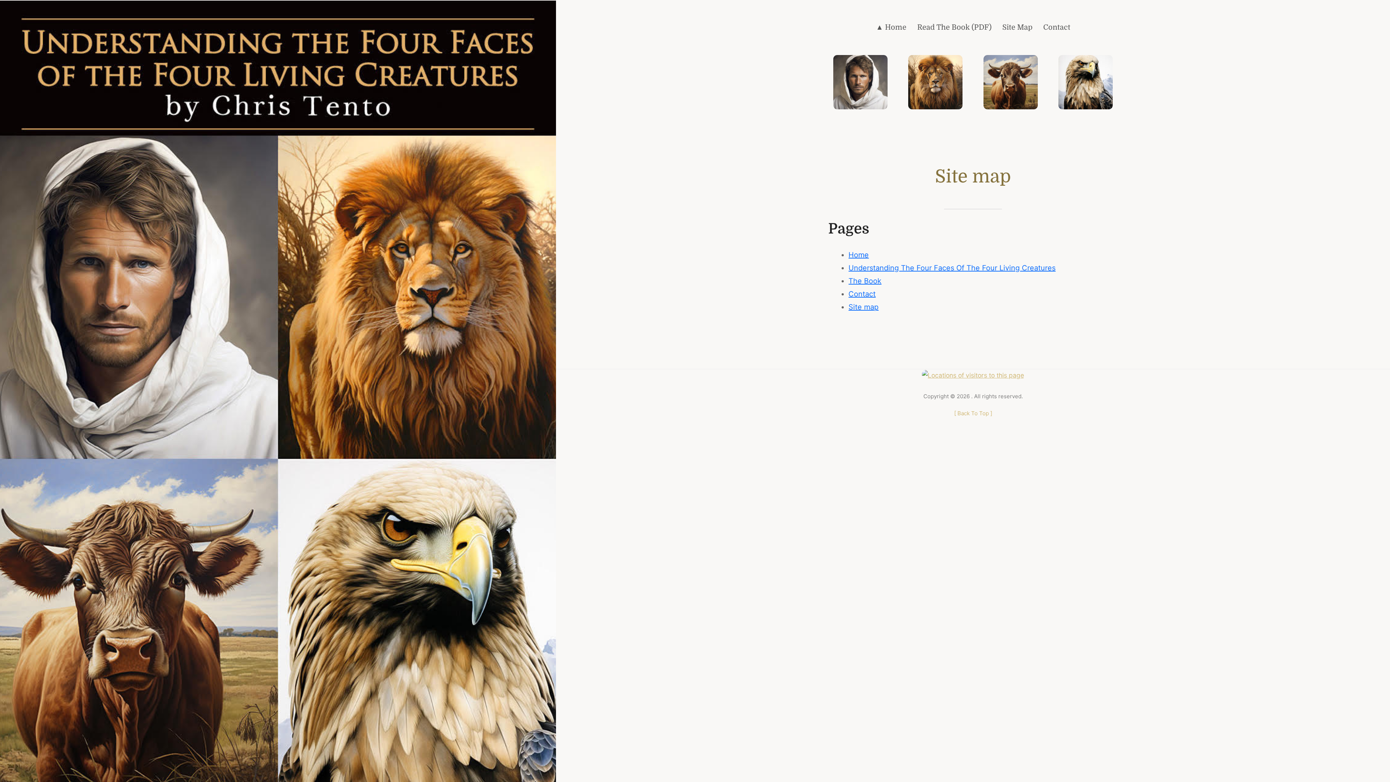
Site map (863, 307)
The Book (864, 281)
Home (858, 255)
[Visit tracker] (973, 374)
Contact (862, 294)
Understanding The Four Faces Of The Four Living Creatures (952, 268)
